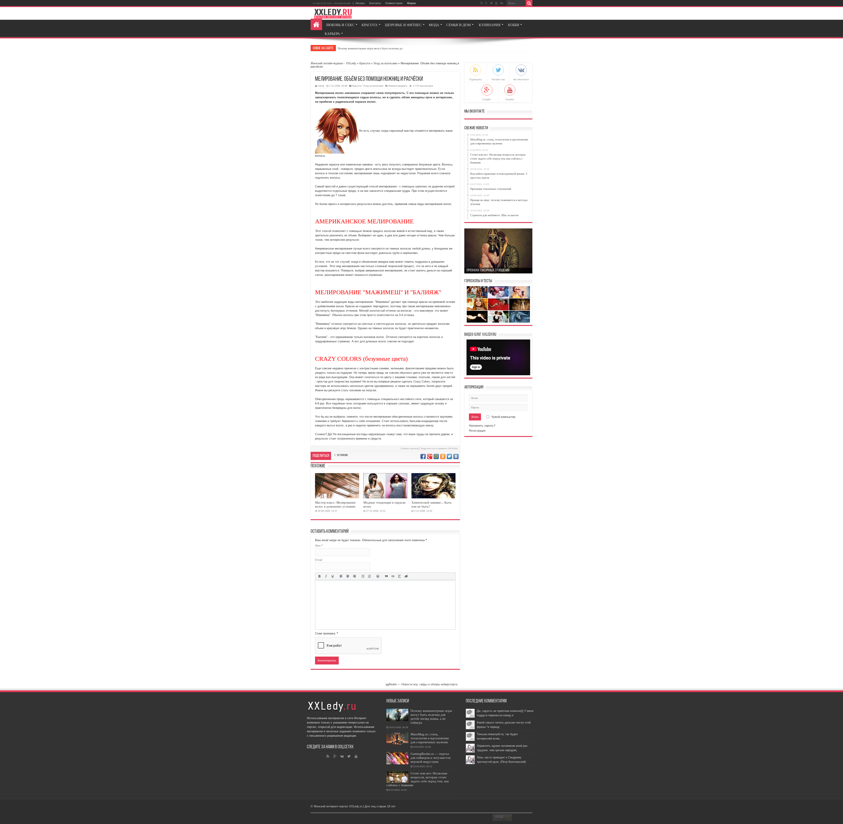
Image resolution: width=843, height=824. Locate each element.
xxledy (320, 85)
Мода (434, 25)
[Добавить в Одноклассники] (442, 456)
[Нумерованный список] (369, 576)
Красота (370, 25)
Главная (316, 24)
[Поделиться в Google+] (429, 456)
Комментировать (397, 85)
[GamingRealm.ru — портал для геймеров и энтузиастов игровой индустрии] (397, 758)
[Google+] (486, 3)
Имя (318, 545)
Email (318, 560)
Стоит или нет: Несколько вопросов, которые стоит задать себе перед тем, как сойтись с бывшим (417, 779)
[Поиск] (529, 3)
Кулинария (490, 25)
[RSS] (481, 3)
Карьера (332, 34)
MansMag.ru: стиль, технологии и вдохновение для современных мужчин (430, 738)
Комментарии (394, 3)
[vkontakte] (501, 3)
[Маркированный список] (363, 576)
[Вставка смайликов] (378, 576)
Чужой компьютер (502, 416)
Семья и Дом (458, 25)
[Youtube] (496, 3)
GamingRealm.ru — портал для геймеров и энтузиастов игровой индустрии (430, 757)
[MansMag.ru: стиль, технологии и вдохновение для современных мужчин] (397, 738)
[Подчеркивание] (332, 576)
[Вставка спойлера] (399, 576)
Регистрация (477, 430)
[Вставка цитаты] (386, 576)
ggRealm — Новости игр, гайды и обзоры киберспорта (421, 684)
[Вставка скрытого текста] (406, 576)
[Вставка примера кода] (393, 576)
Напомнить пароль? (482, 425)
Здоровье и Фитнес (403, 25)
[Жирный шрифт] (319, 576)
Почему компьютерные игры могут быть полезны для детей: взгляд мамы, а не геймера (431, 716)
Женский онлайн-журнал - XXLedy (333, 63)
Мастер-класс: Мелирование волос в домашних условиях (335, 504)
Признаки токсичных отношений (488, 271)
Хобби (513, 25)
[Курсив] (326, 576)
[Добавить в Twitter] (449, 456)
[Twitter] (491, 3)
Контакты (375, 3)
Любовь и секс (340, 25)
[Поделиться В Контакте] (456, 456)
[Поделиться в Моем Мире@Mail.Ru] (436, 456)
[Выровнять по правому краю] (354, 576)
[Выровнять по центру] (347, 576)
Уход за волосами (385, 63)
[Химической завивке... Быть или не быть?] (433, 485)
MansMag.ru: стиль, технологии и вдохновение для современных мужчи (382, 48)
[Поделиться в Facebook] (423, 456)
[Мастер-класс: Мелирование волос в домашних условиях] (337, 485)
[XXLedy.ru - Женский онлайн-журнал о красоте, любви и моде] (333, 13)
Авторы (360, 3)
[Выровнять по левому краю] (341, 576)
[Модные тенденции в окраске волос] (385, 485)
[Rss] (328, 756)
